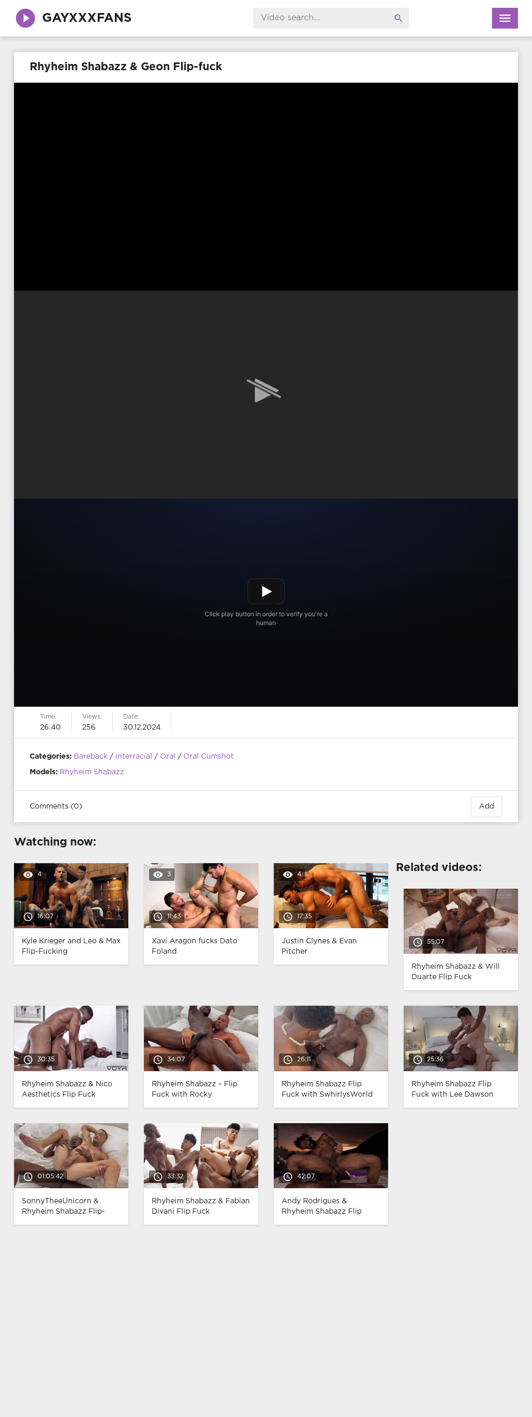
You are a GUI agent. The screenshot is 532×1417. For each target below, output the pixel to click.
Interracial (133, 756)
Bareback (91, 756)
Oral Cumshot (208, 756)
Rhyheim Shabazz (92, 772)
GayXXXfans (86, 18)
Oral (168, 756)
